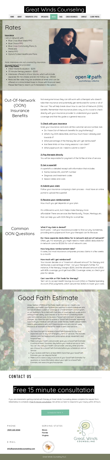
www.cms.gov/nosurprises (52, 362)
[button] (44, 16)
